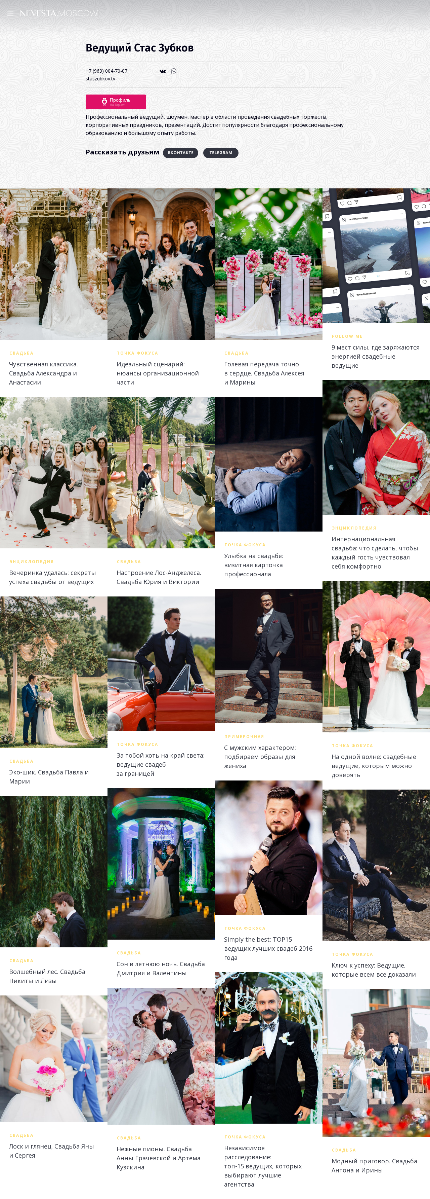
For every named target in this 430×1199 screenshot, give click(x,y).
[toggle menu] (12, 13)
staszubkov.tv (100, 78)
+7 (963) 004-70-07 (106, 71)
